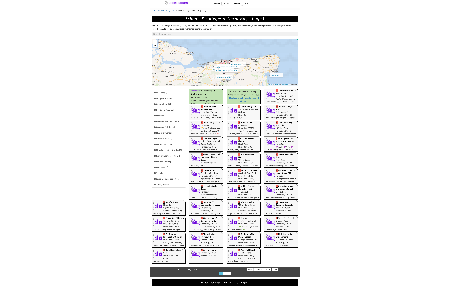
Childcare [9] (161, 93)
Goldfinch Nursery (249, 170)
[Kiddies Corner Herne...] (225, 63)
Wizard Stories (247, 202)
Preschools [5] (162, 167)
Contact (216, 283)
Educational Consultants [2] (167, 121)
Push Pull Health (224, 68)
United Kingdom (167, 10)
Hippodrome (246, 122)
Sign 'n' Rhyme (172, 202)
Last (274, 269)
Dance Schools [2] (163, 104)
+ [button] (155, 41)
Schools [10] (161, 173)
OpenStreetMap (285, 84)
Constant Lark (209, 250)
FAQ (236, 283)
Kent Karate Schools (287, 90)
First (250, 269)
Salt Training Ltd (211, 138)
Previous (259, 269)
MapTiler (277, 84)
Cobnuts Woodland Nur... (225, 77)
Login (246, 4)
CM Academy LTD (276, 75)
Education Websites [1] (165, 127)
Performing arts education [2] (168, 156)
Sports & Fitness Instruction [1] (168, 179)
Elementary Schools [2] (165, 133)
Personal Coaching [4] (165, 162)
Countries (236, 4)
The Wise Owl (209, 170)
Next (267, 269)
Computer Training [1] (165, 98)
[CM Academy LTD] (275, 70)
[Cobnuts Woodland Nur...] (224, 72)
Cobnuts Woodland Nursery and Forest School (210, 157)
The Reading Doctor (211, 122)
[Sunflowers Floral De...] (230, 61)
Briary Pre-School (221, 70)
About (205, 283)
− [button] (155, 45)
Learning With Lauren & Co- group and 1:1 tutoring (211, 205)
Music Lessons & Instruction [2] (169, 150)
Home (218, 4)
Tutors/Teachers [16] (164, 184)
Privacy (227, 283)
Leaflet (270, 84)
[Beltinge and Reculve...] (237, 59)
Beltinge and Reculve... (238, 64)
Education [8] (161, 116)
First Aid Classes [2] (164, 139)
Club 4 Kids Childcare (175, 218)
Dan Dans (230, 70)
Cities (226, 4)
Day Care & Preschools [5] (166, 110)
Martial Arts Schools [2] (165, 144)
